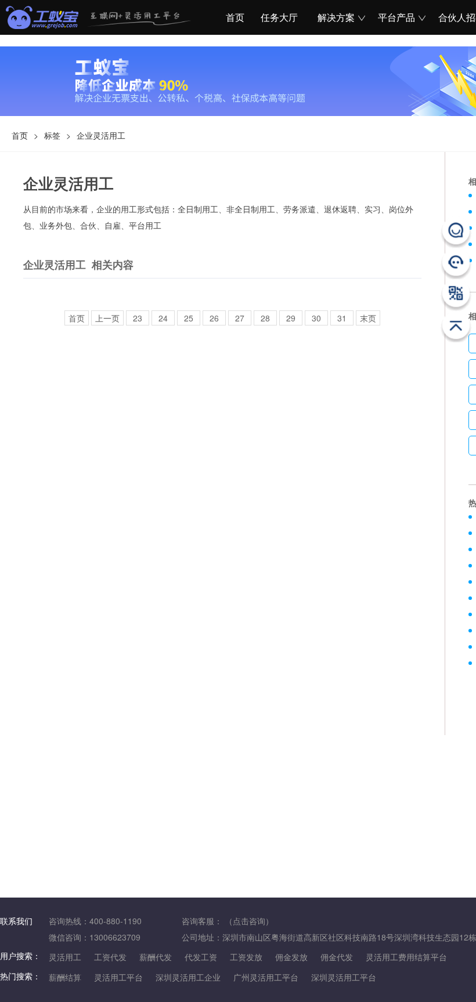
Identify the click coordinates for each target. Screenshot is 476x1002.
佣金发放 (291, 957)
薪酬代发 (155, 957)
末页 (368, 318)
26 (214, 318)
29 (290, 318)
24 (163, 318)
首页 (233, 17)
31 (342, 318)
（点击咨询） (249, 921)
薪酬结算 (65, 977)
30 (316, 318)
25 (188, 318)
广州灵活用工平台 (265, 977)
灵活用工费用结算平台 (406, 957)
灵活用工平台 (118, 977)
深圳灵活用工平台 (343, 977)
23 (137, 318)
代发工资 (201, 957)
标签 (52, 135)
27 (239, 318)
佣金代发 (336, 957)
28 (265, 318)
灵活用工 (65, 957)
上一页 (107, 318)
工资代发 (110, 957)
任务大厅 (279, 17)
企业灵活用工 (101, 135)
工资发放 (246, 957)
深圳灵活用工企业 (188, 977)
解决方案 (336, 17)
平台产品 (396, 17)
